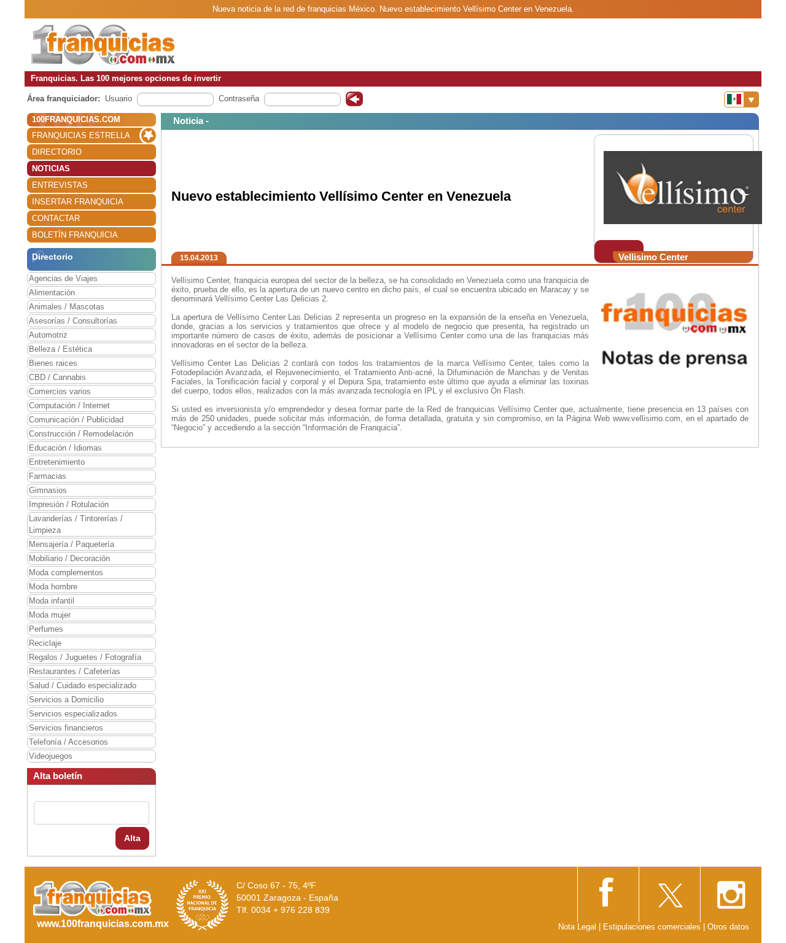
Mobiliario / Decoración (69, 558)
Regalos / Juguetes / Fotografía (85, 657)
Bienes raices (53, 363)
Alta (132, 838)
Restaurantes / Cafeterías (74, 671)
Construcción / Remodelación (81, 433)
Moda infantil (51, 600)
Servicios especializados (73, 713)
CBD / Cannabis (57, 377)
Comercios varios (60, 391)
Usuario (118, 98)
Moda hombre (53, 586)
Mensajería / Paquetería (71, 544)
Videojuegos (50, 756)
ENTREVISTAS (60, 185)
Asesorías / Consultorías (73, 320)
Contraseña (239, 98)
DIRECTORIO (57, 152)
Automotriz (48, 335)
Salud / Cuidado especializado (82, 685)
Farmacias (47, 476)
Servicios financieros (66, 727)
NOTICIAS (51, 168)
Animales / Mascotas (66, 306)
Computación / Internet (69, 405)
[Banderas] (741, 99)
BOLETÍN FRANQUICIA (75, 234)
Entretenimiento (57, 462)
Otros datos (728, 926)
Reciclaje (45, 643)
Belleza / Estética (60, 349)
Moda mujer (50, 614)
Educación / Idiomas (65, 447)
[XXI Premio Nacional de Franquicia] (202, 904)
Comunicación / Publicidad (76, 419)
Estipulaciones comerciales (653, 926)
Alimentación (52, 292)
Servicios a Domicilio (66, 699)
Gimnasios (48, 490)
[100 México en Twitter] (669, 891)
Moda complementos (66, 572)
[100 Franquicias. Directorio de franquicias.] (103, 44)
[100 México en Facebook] (608, 890)
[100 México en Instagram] (731, 891)
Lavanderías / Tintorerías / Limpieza (76, 524)
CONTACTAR (56, 218)
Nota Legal (577, 926)
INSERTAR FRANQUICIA (77, 201)
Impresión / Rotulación (69, 504)
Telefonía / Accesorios (68, 742)
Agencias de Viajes (63, 278)
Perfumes (46, 629)
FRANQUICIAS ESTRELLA (81, 135)
